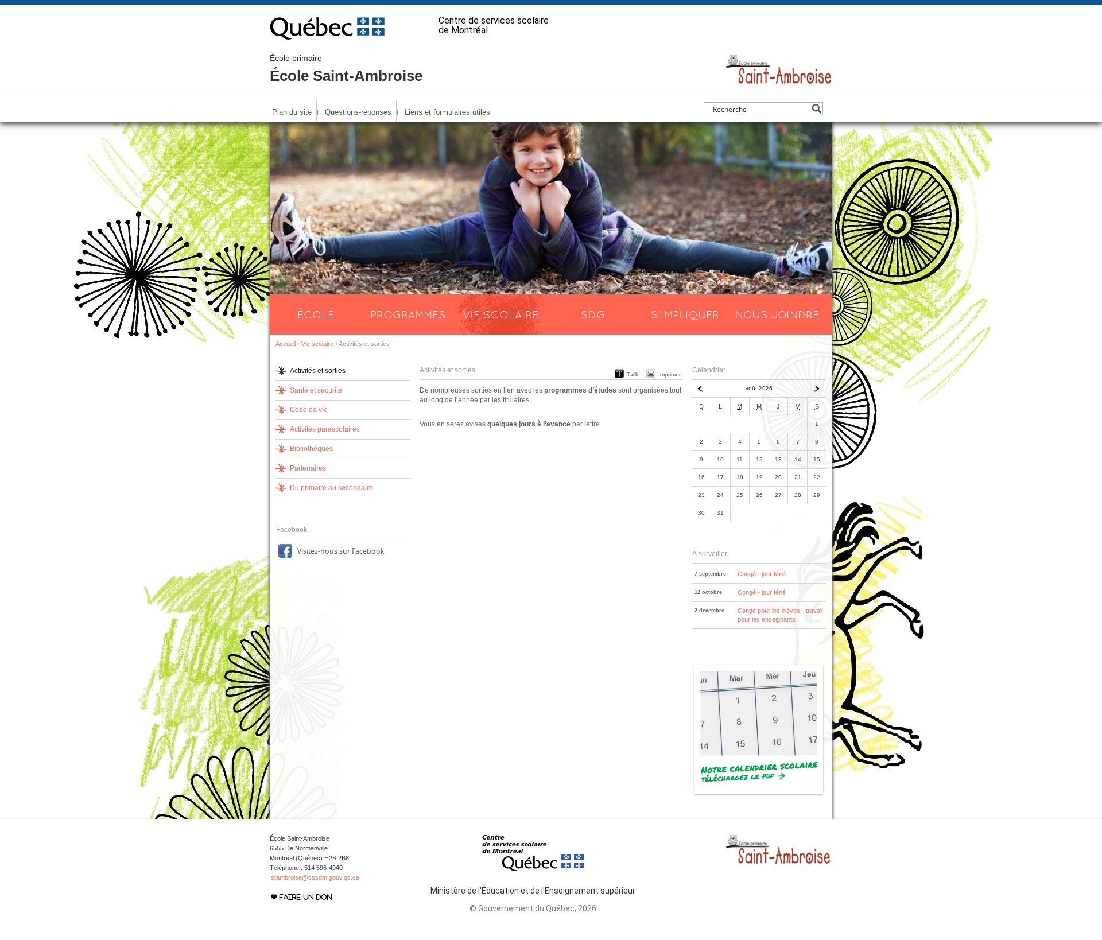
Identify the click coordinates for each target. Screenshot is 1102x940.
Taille (633, 374)
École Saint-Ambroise (346, 68)
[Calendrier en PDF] (759, 794)
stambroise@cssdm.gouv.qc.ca (315, 877)
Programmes (408, 314)
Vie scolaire (500, 314)
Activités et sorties (318, 371)
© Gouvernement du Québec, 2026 (532, 908)
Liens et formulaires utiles (447, 112)
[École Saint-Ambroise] (778, 79)
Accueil (286, 343)
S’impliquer (685, 314)
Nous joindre (777, 314)
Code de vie (309, 410)
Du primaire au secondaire (331, 488)
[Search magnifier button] (816, 109)
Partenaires (308, 468)
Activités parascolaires (325, 429)
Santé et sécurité (316, 390)
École (315, 314)
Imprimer (669, 374)
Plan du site (292, 112)
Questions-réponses (358, 112)
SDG (593, 314)
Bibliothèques (311, 449)
